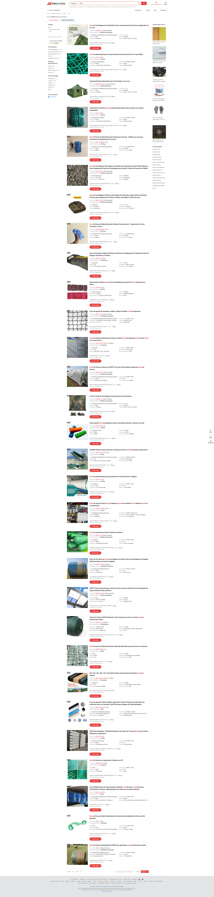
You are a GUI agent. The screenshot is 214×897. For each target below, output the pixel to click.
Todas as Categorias (54, 10)
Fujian (51, 87)
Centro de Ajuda (74, 879)
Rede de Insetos (157, 175)
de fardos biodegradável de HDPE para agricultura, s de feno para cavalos (118, 845)
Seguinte (144, 871)
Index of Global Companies (130, 883)
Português (100, 881)
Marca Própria (53, 70)
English (62, 881)
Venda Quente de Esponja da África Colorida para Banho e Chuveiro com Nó (117, 423)
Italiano (106, 881)
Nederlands (129, 881)
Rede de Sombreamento (126, 7)
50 (80, 871)
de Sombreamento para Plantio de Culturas (106, 532)
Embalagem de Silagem (159, 185)
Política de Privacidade (102, 879)
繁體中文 (73, 881)
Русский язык (113, 881)
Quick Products (92, 883)
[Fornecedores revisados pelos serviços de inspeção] (55, 41)
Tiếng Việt (150, 881)
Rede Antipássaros (157, 170)
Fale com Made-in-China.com (115, 879)
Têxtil (49, 27)
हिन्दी (135, 881)
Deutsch (95, 881)
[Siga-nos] (142, 879)
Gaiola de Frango (106, 7)
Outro (51, 56)
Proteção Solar (90, 7)
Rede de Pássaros (116, 7)
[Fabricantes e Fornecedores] (56, 3)
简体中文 (67, 881)
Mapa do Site (127, 879)
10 (73, 871)
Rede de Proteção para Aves (160, 167)
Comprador (138, 10)
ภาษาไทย (140, 881)
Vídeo (68, 54)
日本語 (78, 881)
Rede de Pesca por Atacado (160, 172)
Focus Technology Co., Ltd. (104, 886)
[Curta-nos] (139, 879)
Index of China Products (117, 883)
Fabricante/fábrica (55, 49)
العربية (124, 881)
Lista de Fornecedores (68, 20)
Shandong (52, 78)
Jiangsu (52, 80)
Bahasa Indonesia (159, 881)
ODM (51, 68)
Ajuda (148, 10)
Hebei (51, 83)
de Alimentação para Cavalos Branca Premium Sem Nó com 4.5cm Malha (116, 54)
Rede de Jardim (157, 165)
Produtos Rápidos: (73, 7)
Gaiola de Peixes (157, 180)
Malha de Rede (98, 7)
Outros (51, 72)
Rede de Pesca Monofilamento (160, 178)
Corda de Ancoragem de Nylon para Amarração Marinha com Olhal (159, 100)
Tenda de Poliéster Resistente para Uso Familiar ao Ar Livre (110, 81)
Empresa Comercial (55, 51)
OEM (51, 66)
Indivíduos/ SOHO (54, 58)
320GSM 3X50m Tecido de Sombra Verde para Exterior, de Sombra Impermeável (118, 450)
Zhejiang (52, 85)
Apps (155, 10)
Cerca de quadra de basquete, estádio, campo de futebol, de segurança (115, 311)
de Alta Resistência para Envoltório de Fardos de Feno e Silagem (113, 476)
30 (76, 871)
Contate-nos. (53, 97)
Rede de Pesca (82, 7)
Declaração (82, 879)
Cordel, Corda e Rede (54, 29)
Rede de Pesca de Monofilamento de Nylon (164, 183)
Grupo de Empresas (54, 54)
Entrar (165, 4)
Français (84, 881)
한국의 (119, 881)
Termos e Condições (106, 891)
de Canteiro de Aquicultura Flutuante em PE (106, 760)
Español (89, 881)
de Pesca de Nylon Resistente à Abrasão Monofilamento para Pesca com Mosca (118, 646)
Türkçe (145, 881)
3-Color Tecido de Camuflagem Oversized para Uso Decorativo (111, 396)
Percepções (134, 879)
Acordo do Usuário (91, 879)
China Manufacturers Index (104, 883)
